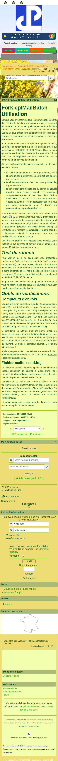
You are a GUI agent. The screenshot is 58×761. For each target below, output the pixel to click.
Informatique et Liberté (34, 719)
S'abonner (11, 535)
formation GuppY (13, 592)
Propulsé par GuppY (12, 760)
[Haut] (5, 2)
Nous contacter (10, 688)
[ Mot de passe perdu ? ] (29, 478)
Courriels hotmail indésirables (20, 589)
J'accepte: (15, 555)
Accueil (21, 66)
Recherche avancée (29, 82)
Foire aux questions (12, 691)
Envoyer (29, 473)
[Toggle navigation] (52, 57)
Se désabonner (14, 538)
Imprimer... (37, 434)
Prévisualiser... (21, 434)
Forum (6, 695)
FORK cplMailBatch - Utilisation (20, 100)
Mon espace (49, 50)
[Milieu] (13, 2)
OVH (45, 738)
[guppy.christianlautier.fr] (29, 18)
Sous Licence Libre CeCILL (43, 760)
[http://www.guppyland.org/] (29, 36)
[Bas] (21, 2)
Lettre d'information (28, 512)
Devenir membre (29, 448)
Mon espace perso (28, 442)
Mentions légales (11, 676)
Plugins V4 (36, 50)
